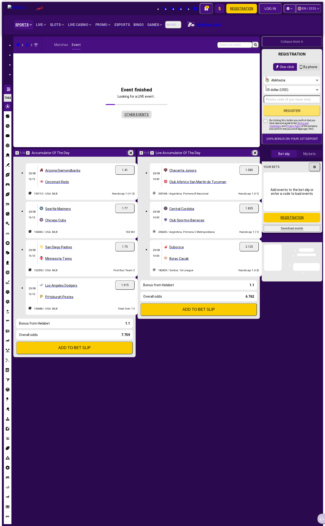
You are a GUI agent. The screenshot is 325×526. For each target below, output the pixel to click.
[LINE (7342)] (18, 45)
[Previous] (17, 153)
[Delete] (131, 153)
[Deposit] (219, 8)
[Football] (27, 45)
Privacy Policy (293, 126)
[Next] (28, 153)
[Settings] (289, 8)
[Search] (255, 45)
